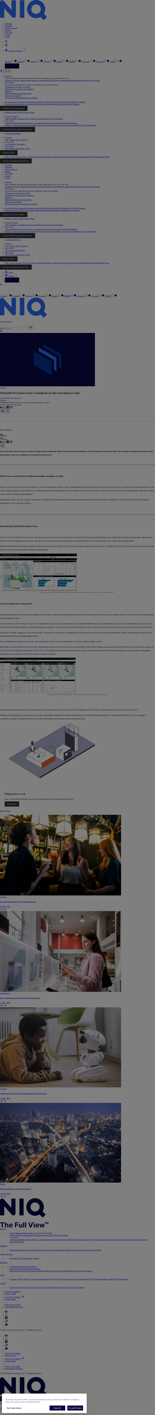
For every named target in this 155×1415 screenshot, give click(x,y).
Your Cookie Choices (14, 1408)
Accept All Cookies (75, 1408)
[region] (44, 1403)
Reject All (57, 1408)
